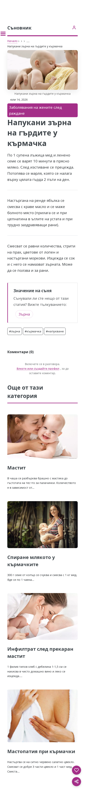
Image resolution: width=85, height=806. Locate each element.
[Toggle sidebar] (3, 34)
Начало (12, 41)
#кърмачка (33, 331)
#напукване (55, 331)
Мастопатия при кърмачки (41, 751)
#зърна (14, 331)
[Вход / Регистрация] (74, 27)
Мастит (16, 467)
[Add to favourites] (76, 770)
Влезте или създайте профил (38, 368)
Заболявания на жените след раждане (35, 110)
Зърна (24, 314)
